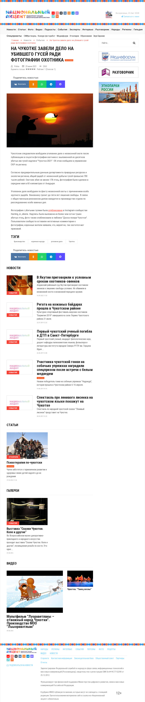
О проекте (45, 658)
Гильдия (138, 29)
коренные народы (38, 242)
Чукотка (72, 242)
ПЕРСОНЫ (91, 649)
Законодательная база (83, 658)
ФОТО (101, 649)
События (13, 293)
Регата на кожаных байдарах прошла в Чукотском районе (59, 306)
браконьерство (19, 242)
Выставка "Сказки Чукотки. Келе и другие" (25, 530)
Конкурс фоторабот (46, 36)
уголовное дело (56, 242)
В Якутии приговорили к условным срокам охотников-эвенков (64, 279)
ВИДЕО (43, 653)
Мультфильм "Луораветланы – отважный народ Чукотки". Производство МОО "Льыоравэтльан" (30, 621)
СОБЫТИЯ (80, 649)
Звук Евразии (99, 36)
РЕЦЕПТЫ (111, 649)
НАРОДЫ (44, 649)
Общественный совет (105, 658)
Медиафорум (62, 36)
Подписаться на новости (21, 665)
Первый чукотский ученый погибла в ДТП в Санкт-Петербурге (64, 333)
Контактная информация (61, 658)
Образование (86, 36)
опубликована (55, 210)
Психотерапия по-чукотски (24, 462)
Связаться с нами (131, 16)
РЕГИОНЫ (55, 649)
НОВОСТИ (54, 653)
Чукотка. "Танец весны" (79, 589)
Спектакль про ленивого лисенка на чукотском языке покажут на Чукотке (65, 401)
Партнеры (120, 658)
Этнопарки (74, 36)
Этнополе (13, 457)
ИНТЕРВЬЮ (67, 649)
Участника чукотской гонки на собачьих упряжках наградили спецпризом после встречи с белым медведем (65, 368)
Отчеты (44, 662)
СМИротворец (30, 36)
